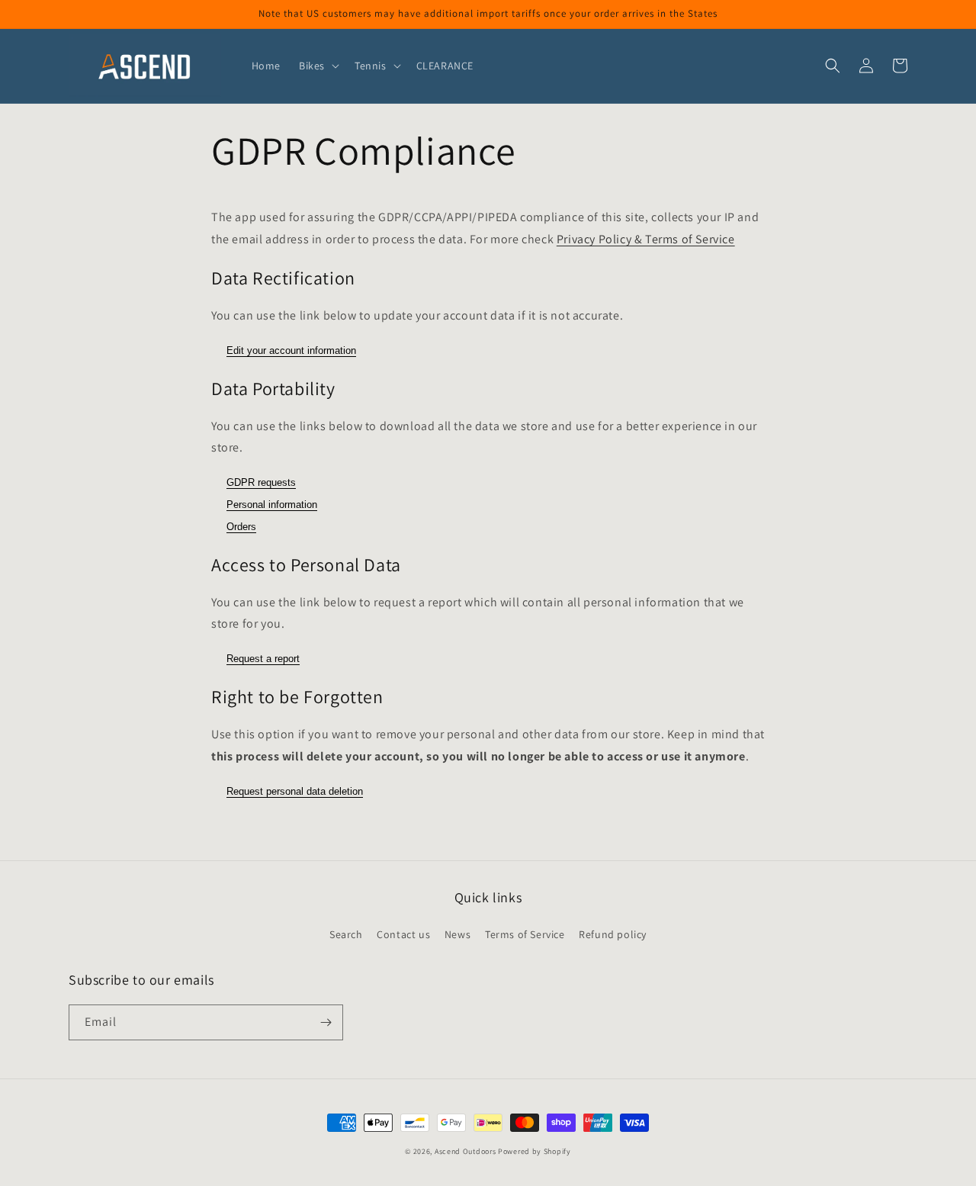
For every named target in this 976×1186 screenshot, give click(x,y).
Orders (241, 526)
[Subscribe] (325, 1022)
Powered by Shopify (534, 1151)
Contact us (403, 934)
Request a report (263, 658)
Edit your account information (291, 350)
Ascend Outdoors (465, 1151)
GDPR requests (261, 482)
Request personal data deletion (294, 791)
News (457, 934)
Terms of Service (525, 934)
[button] (317, 66)
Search (346, 934)
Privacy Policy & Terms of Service (646, 239)
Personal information (271, 504)
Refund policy (613, 934)
